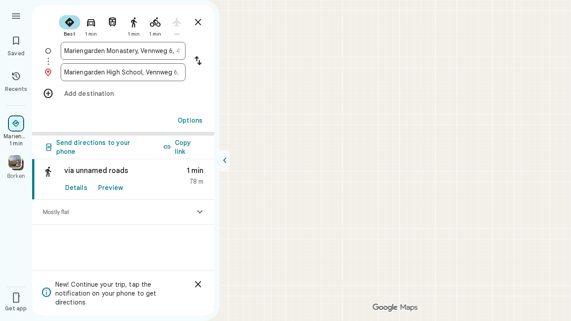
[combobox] (123, 51)
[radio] (69, 25)
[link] (123, 179)
